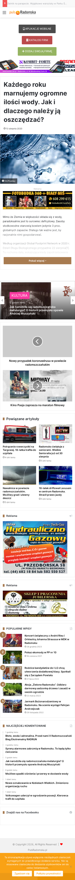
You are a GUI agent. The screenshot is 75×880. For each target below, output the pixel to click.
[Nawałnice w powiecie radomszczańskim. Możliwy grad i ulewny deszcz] (19, 475)
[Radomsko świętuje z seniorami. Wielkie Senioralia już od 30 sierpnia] (55, 433)
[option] (37, 300)
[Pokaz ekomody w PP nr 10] (12, 657)
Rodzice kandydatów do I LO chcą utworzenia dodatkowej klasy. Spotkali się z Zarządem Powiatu (48, 671)
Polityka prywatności (48, 873)
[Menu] (4, 14)
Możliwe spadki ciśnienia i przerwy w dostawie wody (34, 312)
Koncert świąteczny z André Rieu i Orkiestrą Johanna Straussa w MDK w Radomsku (47, 639)
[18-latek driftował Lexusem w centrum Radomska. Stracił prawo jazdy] (55, 475)
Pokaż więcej (37, 260)
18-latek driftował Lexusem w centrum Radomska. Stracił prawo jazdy (55, 491)
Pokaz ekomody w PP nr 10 (40, 652)
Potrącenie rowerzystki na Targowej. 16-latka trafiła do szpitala (19, 450)
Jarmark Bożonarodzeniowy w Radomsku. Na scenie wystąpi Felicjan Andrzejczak (47, 705)
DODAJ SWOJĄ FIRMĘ (38, 51)
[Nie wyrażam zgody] (70, 866)
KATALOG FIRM (38, 40)
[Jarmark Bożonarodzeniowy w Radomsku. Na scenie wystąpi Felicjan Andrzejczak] (12, 706)
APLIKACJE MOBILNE (38, 28)
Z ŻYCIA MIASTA (25, 298)
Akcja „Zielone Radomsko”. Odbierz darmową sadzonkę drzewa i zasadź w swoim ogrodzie (47, 688)
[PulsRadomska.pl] (23, 12)
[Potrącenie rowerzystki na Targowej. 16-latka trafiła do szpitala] (19, 433)
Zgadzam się (21, 873)
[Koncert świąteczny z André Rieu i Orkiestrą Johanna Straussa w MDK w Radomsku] (12, 640)
